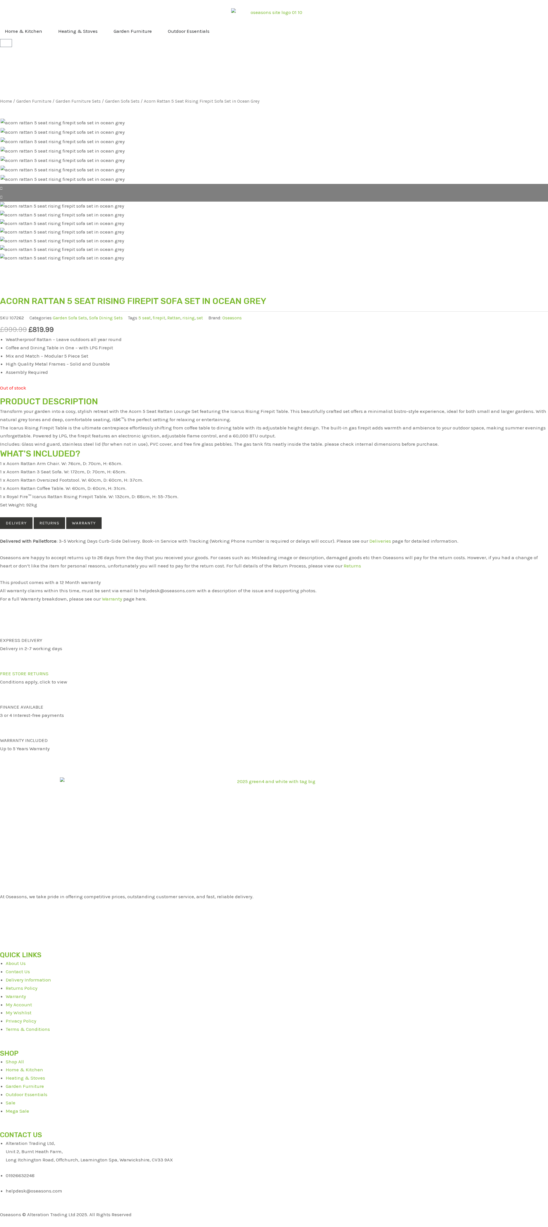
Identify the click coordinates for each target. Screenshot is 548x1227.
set (200, 318)
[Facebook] (274, 905)
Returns (352, 566)
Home (6, 101)
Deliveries (380, 541)
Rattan (173, 318)
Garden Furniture (33, 101)
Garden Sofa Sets (122, 101)
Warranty (112, 599)
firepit (159, 318)
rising (188, 318)
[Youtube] (274, 922)
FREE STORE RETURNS (24, 673)
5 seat (144, 318)
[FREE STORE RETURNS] (7, 660)
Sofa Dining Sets (106, 318)
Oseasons (232, 318)
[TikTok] (274, 930)
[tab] (16, 523)
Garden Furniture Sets (78, 101)
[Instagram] (274, 938)
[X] (274, 913)
